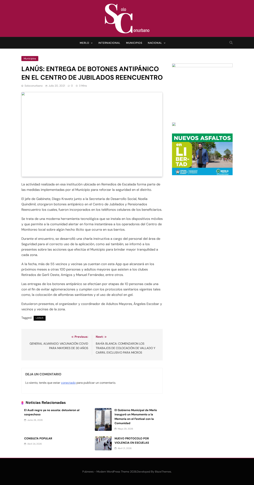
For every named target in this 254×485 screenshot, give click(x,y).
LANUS (40, 317)
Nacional (155, 42)
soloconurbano (34, 85)
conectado (68, 383)
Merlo (84, 42)
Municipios (134, 42)
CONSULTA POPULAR (38, 438)
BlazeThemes (163, 471)
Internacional (109, 42)
